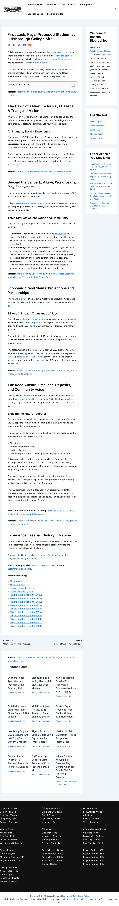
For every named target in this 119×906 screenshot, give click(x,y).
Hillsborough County (37, 62)
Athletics (87, 815)
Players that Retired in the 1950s (26, 619)
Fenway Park (63, 555)
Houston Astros (91, 808)
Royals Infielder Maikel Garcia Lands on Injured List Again (100, 196)
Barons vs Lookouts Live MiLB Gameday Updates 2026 (101, 186)
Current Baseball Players (22, 588)
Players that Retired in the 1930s (26, 626)
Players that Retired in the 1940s (26, 622)
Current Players (7, 853)
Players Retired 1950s (93, 857)
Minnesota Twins (8, 881)
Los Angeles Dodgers (93, 836)
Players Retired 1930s (93, 864)
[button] (57, 4)
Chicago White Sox (9, 867)
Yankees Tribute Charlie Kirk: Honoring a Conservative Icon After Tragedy (66, 684)
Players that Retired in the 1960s (26, 615)
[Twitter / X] (14, 44)
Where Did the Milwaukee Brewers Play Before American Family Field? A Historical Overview (65, 767)
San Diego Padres (92, 839)
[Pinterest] (19, 44)
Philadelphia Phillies (9, 839)
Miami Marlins (6, 833)
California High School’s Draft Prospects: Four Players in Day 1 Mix (40, 763)
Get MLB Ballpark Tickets (44, 565)
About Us (70, 896)
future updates (15, 356)
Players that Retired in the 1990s (26, 605)
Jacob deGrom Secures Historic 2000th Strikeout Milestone (101, 167)
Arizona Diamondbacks (94, 829)
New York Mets (7, 836)
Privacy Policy (82, 896)
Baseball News (13, 693)
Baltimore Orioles (8, 808)
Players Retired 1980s (52, 860)
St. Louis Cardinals (51, 843)
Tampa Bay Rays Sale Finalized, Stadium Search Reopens (45, 171)
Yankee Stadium (48, 555)
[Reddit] (29, 44)
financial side (18, 299)
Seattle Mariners (91, 818)
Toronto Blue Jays (9, 822)
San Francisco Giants (93, 843)
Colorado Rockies (92, 833)
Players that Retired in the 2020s (26, 595)
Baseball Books (96, 130)
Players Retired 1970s (93, 850)
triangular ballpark (64, 56)
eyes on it (12, 500)
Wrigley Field (14, 558)
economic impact (30, 322)
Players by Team (97, 121)
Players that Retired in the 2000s (26, 602)
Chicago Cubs (48, 829)
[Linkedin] (24, 44)
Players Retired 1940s (93, 860)
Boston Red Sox (8, 812)
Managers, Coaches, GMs (12, 857)
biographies (101, 62)
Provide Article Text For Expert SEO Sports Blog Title (100, 176)
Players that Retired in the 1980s (26, 608)
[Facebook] (9, 44)
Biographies (15, 581)
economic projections (62, 69)
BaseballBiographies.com (101, 51)
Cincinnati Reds (49, 833)
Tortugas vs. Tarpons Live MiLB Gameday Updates (99, 206)
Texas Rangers (90, 822)
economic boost (50, 302)
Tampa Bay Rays (8, 818)
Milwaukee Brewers (51, 836)
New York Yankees (9, 815)
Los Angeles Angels (92, 812)
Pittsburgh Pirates (50, 839)
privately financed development (27, 203)
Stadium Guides (17, 584)
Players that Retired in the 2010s (26, 598)
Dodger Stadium (29, 558)
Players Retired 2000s (52, 853)
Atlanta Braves (7, 829)
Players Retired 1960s (93, 853)
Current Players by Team (22, 591)
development (39, 319)
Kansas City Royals (9, 878)
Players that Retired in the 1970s (26, 612)
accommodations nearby (20, 569)
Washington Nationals (11, 843)
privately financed (57, 59)
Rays (49, 52)
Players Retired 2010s (52, 850)
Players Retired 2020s (10, 860)
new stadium (58, 52)
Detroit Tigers (7, 874)
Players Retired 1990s (52, 857)
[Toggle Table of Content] (72, 85)
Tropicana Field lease (28, 399)
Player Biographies (98, 125)
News (22, 693)
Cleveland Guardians (10, 871)
